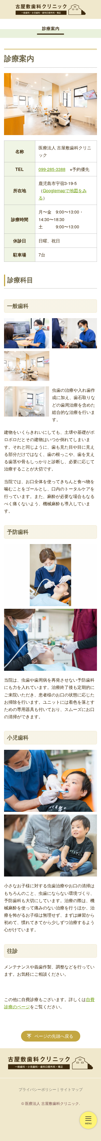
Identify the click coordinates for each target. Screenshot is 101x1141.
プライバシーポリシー (37, 1089)
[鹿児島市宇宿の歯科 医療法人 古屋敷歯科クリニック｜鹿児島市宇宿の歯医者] (51, 9)
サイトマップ (71, 1089)
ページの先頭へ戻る (53, 1036)
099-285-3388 (52, 169)
